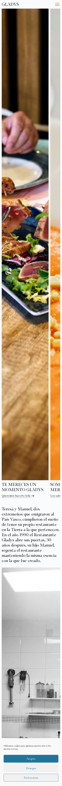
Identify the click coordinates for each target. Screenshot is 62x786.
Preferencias (31, 777)
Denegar (31, 768)
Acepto (31, 758)
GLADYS (10, 4)
